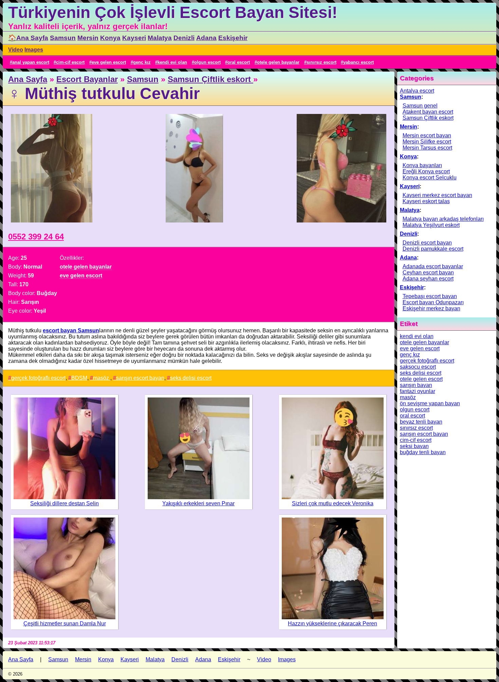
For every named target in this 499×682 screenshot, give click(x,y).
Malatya (160, 37)
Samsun (63, 37)
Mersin (87, 37)
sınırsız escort (321, 62)
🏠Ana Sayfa (28, 37)
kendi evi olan (172, 62)
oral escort (238, 62)
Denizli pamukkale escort (433, 249)
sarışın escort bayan (140, 378)
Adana (206, 37)
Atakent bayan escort (428, 112)
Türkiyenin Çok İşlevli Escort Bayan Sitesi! (172, 12)
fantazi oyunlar (417, 391)
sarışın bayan (416, 385)
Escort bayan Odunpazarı (433, 302)
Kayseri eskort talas (426, 201)
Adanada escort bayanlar (433, 266)
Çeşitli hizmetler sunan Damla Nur (64, 623)
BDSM (79, 378)
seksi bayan (414, 446)
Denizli (184, 37)
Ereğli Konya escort (426, 171)
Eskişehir (232, 37)
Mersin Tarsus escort (427, 148)
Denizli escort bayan (427, 243)
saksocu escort (418, 367)
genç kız (142, 62)
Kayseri (134, 37)
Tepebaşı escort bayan (430, 296)
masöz (101, 378)
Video (15, 50)
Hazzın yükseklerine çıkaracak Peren (332, 623)
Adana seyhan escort (428, 278)
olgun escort (207, 62)
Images (33, 50)
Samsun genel (420, 106)
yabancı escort (358, 62)
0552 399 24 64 (36, 236)
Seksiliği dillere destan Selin (64, 503)
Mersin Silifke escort (427, 141)
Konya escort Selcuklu (430, 177)
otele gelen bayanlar (278, 62)
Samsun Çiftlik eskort (210, 79)
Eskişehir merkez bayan (431, 308)
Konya (110, 37)
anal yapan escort (30, 62)
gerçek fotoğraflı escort (38, 378)
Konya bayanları (422, 165)
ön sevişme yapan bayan (430, 403)
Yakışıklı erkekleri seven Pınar (198, 503)
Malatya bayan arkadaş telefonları (443, 219)
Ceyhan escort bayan (428, 272)
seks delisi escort (190, 378)
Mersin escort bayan (427, 135)
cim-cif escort (70, 62)
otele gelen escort (421, 379)
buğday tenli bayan (423, 452)
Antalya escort (417, 91)
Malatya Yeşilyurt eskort (431, 225)
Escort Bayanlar (87, 79)
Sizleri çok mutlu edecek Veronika (332, 503)
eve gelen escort (109, 62)
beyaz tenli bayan (421, 422)
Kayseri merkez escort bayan (437, 195)
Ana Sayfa (27, 79)
